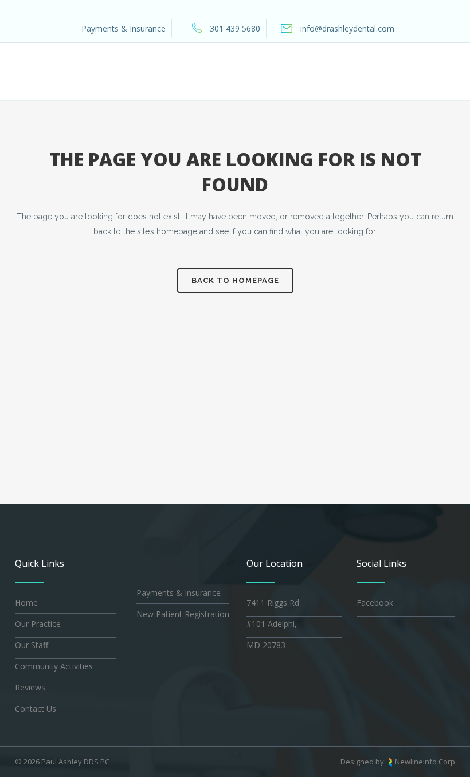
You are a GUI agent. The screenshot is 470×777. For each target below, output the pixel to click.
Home (26, 602)
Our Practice (38, 623)
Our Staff (31, 644)
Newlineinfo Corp (425, 761)
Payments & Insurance (123, 28)
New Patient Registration (182, 614)
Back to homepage (235, 280)
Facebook (375, 602)
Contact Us (35, 708)
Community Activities (54, 666)
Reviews (30, 687)
